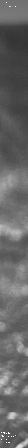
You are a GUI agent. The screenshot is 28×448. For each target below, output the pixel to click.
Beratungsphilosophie (11, 4)
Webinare (6, 6)
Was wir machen (4, 4)
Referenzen (23, 4)
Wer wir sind (18, 4)
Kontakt (14, 6)
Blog (2, 6)
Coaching (10, 6)
